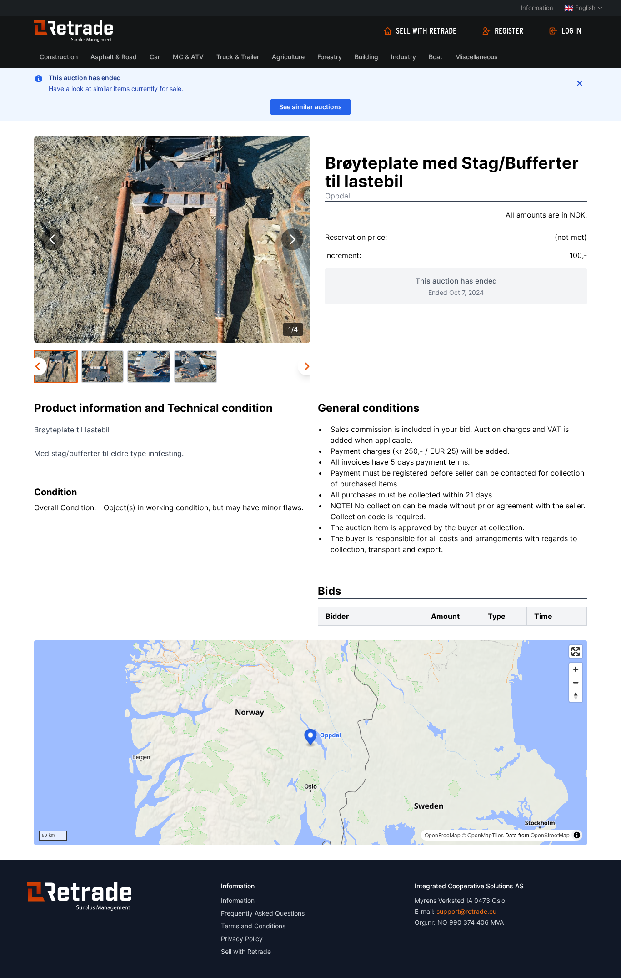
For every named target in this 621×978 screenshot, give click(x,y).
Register (509, 30)
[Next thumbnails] (307, 366)
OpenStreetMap (550, 835)
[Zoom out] (575, 682)
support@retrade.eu (466, 911)
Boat (435, 57)
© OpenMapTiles (483, 835)
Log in (571, 30)
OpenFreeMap (443, 835)
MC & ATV (188, 57)
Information (537, 7)
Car (155, 57)
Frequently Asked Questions (263, 913)
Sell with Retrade (426, 30)
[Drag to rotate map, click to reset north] (575, 695)
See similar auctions (310, 107)
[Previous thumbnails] (38, 366)
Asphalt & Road (113, 57)
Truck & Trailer (237, 57)
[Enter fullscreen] (575, 651)
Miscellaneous (476, 57)
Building (366, 57)
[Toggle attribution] (576, 835)
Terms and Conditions (253, 926)
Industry (403, 57)
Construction (59, 57)
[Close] (579, 83)
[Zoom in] (575, 669)
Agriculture (288, 57)
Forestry (329, 57)
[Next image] (292, 239)
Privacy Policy (242, 939)
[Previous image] (52, 239)
